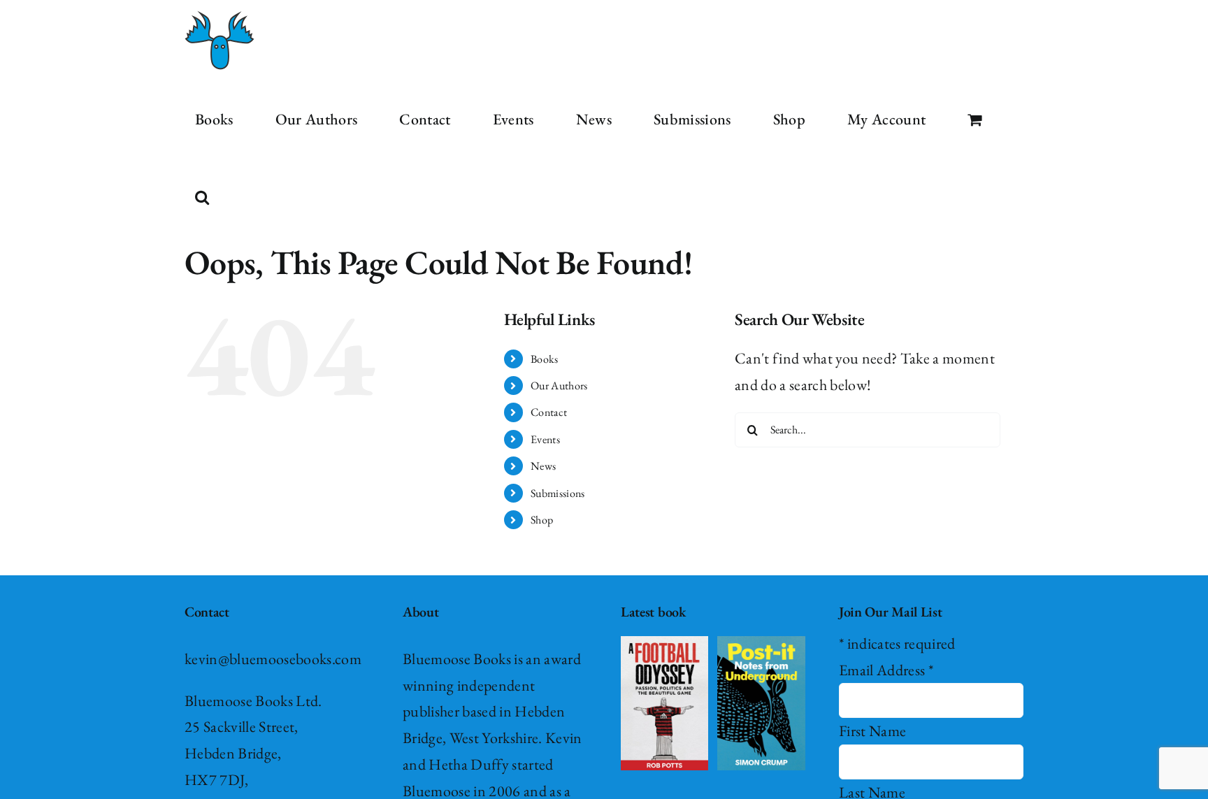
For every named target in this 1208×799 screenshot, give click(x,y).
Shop (542, 519)
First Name (872, 731)
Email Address (886, 670)
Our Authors (559, 385)
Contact (549, 412)
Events (545, 439)
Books (545, 359)
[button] (202, 197)
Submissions (558, 493)
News (543, 466)
